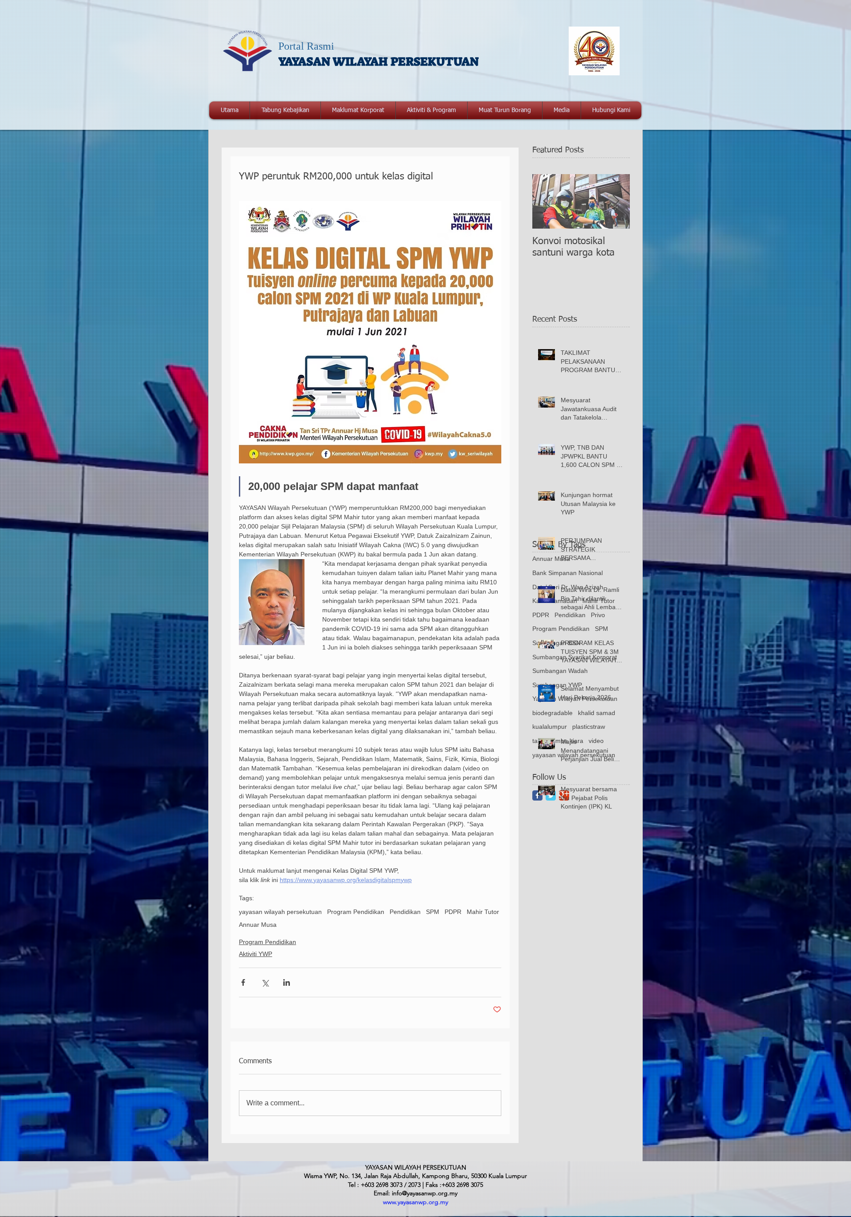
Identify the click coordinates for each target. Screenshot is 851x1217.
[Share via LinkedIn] (286, 982)
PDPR (453, 911)
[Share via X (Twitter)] (265, 982)
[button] (358, 110)
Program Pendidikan (355, 911)
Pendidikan (405, 911)
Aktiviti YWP (255, 953)
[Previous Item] (546, 201)
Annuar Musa (258, 924)
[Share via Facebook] (243, 982)
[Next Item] (616, 201)
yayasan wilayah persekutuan (280, 911)
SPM (432, 911)
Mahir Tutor (483, 911)
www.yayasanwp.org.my (415, 1202)
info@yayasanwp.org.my (424, 1193)
